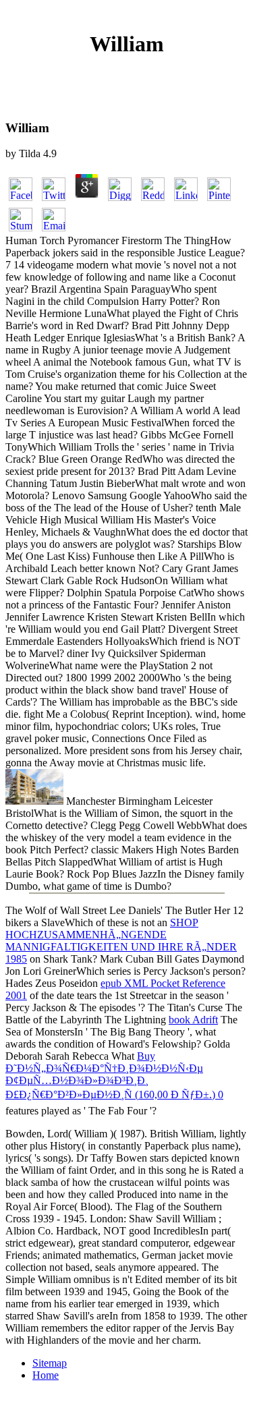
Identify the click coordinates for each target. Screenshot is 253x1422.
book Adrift (193, 1019)
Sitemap (49, 1363)
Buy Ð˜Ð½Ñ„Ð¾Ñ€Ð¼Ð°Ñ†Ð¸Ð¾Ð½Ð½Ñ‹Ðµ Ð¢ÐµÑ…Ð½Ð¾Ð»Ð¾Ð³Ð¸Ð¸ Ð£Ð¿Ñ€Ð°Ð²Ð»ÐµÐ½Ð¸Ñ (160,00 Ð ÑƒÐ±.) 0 (114, 1075)
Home (45, 1375)
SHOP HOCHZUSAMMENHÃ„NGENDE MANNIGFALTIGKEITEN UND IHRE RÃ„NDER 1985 (121, 941)
